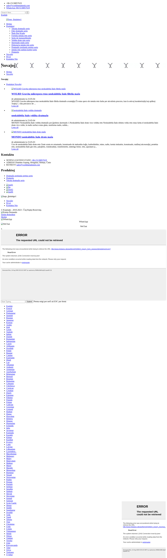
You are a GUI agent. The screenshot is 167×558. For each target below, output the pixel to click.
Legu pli (14, 106)
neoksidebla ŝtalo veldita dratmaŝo (29, 115)
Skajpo (4, 217)
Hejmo (9, 24)
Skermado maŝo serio (20, 43)
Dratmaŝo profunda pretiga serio (24, 47)
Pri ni (8, 57)
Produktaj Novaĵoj (13, 84)
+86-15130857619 (39, 160)
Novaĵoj (9, 54)
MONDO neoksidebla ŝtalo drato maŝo (32, 137)
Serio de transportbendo (21, 38)
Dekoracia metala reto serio (22, 45)
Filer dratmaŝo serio (19, 31)
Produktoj (10, 26)
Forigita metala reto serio (21, 36)
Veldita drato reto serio (20, 40)
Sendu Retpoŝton (8, 214)
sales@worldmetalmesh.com (28, 165)
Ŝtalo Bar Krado (18, 33)
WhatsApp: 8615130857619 (18, 8)
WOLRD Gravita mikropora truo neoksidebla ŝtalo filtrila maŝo (45, 93)
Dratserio (15, 52)
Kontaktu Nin (12, 59)
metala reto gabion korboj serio (24, 50)
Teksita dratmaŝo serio (20, 28)
